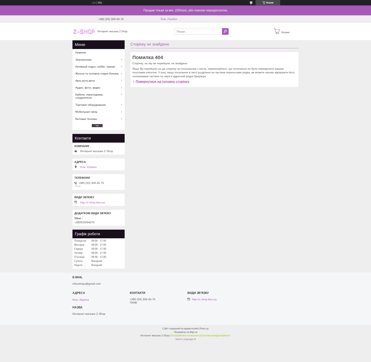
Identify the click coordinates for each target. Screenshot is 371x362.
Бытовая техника (86, 118)
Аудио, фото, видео (87, 87)
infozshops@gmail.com (86, 283)
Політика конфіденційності (216, 335)
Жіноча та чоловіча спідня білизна (97, 73)
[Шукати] (225, 31)
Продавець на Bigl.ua (185, 332)
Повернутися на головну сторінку (162, 81)
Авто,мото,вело (85, 80)
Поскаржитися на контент (185, 335)
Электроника (83, 59)
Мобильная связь (86, 111)
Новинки (80, 52)
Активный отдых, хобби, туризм (95, 66)
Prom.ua (204, 328)
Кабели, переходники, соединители (89, 96)
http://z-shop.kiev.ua (92, 202)
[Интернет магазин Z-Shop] (83, 31)
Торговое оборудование (90, 104)
